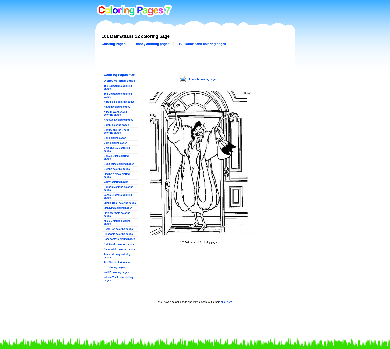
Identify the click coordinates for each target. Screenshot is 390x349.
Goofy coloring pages (116, 182)
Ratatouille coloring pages (119, 244)
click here (226, 302)
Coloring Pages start (119, 75)
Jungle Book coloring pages (120, 203)
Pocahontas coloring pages (119, 239)
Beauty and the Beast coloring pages (116, 131)
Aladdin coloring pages (117, 106)
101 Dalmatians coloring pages (202, 44)
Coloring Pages (114, 44)
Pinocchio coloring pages (118, 234)
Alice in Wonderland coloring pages (115, 113)
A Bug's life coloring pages (119, 101)
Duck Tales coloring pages (119, 164)
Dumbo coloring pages (117, 169)
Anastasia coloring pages (118, 119)
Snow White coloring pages (119, 249)
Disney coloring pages (152, 44)
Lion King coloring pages (118, 208)
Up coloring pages (114, 267)
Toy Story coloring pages (118, 262)
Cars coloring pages (115, 143)
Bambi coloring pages (116, 125)
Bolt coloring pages (115, 138)
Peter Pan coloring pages (118, 229)
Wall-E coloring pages (116, 272)
